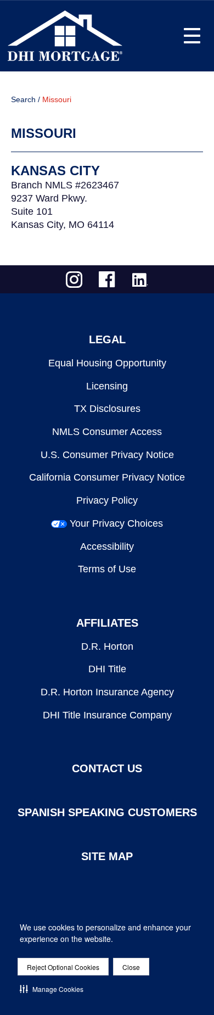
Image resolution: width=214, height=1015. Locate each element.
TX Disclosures (107, 408)
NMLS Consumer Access (107, 431)
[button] (52, 988)
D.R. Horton (107, 646)
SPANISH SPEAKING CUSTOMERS (107, 812)
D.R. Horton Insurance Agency (107, 692)
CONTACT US (107, 768)
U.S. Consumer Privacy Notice (107, 454)
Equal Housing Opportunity (107, 363)
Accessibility (107, 546)
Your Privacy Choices (116, 523)
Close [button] (131, 967)
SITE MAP (107, 856)
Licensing (107, 386)
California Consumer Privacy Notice (107, 477)
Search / (25, 99)
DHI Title (107, 668)
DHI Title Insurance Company (107, 715)
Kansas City (55, 170)
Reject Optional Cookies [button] (63, 967)
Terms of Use (107, 569)
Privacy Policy (107, 500)
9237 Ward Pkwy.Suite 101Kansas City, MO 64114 (62, 211)
